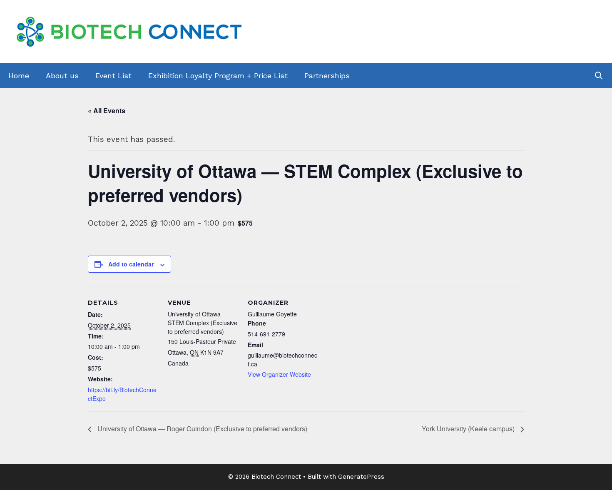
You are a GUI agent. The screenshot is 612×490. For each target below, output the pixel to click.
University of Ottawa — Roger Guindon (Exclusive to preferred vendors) (201, 428)
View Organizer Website (279, 374)
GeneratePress (361, 476)
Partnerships (327, 75)
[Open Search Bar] (599, 75)
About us (62, 75)
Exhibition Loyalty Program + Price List (218, 75)
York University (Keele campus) (469, 428)
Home (18, 75)
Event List (113, 75)
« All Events (106, 110)
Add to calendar (131, 264)
